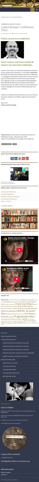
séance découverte (9, 321)
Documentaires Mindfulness (9, 199)
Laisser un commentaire (20, 33)
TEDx (14, 144)
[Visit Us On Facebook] (12, 158)
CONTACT (4, 474)
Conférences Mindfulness (8, 191)
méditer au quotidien (18, 312)
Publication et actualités (10, 363)
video (15, 323)
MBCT (11, 308)
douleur (7, 304)
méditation (30, 308)
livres (7, 308)
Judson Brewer (6, 144)
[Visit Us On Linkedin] (16, 158)
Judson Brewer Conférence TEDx (17, 28)
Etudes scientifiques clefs (8, 339)
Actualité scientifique (9, 366)
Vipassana (29, 323)
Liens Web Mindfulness (9, 376)
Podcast (4, 316)
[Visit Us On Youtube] (19, 158)
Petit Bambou (30, 314)
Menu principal (37, 9)
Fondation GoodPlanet (11, 306)
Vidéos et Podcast (15, 24)
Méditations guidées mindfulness (10, 196)
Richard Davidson (17, 319)
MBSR (15, 308)
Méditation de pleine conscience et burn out (16, 356)
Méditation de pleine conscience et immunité (15, 346)
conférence (24, 302)
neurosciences (11, 314)
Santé (24, 319)
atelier (32, 300)
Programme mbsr (24, 316)
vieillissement (21, 323)
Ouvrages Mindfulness (9, 369)
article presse (25, 300)
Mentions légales (6, 472)
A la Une (11, 300)
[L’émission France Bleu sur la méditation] (19, 174)
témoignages (9, 323)
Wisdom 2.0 (35, 323)
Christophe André (15, 302)
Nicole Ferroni (20, 314)
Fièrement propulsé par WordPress (9, 479)
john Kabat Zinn (25, 306)
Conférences (5, 24)
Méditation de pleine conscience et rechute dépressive (18, 353)
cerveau (7, 302)
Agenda (4, 299)
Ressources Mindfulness (8, 359)
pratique (11, 317)
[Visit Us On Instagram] (27, 158)
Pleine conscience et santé (8, 336)
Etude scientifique (24, 304)
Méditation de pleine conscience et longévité (16, 349)
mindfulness (21, 308)
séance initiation (19, 321)
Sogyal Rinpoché (31, 319)
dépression (12, 304)
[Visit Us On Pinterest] (23, 158)
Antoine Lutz (16, 300)
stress (2, 321)
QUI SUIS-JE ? (4, 333)
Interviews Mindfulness (7, 194)
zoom (2, 324)
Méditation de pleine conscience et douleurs (16, 343)
